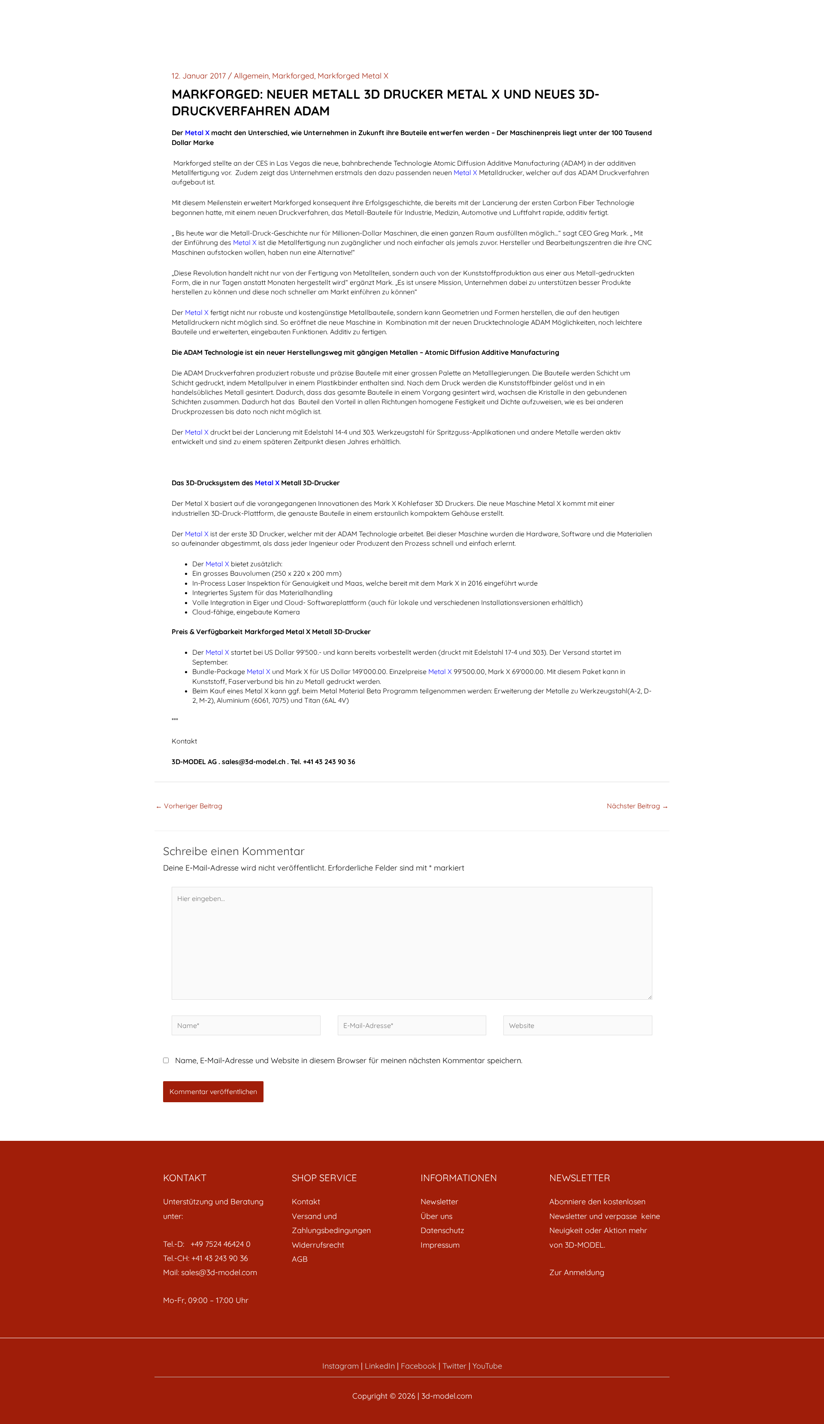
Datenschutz (442, 1230)
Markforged (293, 76)
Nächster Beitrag (638, 805)
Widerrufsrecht (318, 1245)
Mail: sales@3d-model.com (210, 1272)
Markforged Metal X (353, 76)
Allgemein (251, 76)
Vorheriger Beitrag (188, 805)
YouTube (487, 1366)
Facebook (418, 1366)
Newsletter (439, 1201)
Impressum (440, 1245)
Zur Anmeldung (576, 1272)
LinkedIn (380, 1366)
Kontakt (306, 1201)
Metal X (245, 242)
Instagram (340, 1366)
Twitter (454, 1366)
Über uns (436, 1216)
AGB (300, 1259)
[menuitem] (347, 1201)
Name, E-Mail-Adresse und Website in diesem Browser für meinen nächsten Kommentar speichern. (348, 1060)
